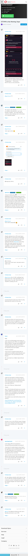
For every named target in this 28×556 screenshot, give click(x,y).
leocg (6, 494)
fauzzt (6, 336)
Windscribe (16, 241)
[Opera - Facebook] (9, 545)
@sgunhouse (8, 33)
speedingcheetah (8, 441)
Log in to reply (23, 24)
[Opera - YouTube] (14, 545)
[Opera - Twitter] (11, 545)
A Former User (8, 31)
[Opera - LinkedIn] (16, 545)
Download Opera (8, 15)
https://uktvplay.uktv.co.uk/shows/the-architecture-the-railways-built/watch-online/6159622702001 (13, 402)
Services (3, 531)
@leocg (6, 511)
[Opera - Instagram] (19, 545)
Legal (2, 538)
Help (2, 534)
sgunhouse (7, 107)
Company (4, 541)
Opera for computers (7, 24)
